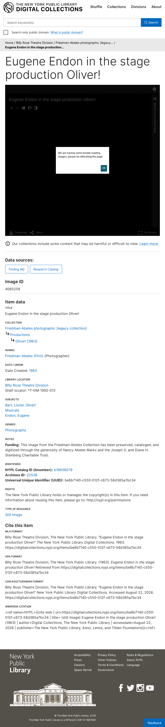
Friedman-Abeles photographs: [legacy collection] (46, 328)
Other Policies (107, 660)
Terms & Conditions (111, 665)
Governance (106, 670)
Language (133, 665)
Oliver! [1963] (26, 341)
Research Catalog (46, 269)
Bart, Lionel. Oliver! (20, 405)
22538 (32, 475)
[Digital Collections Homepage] (42, 7)
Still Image (13, 515)
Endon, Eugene (17, 415)
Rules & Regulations (140, 655)
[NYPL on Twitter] (131, 688)
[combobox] (72, 22)
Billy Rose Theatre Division (26, 385)
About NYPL (135, 660)
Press (78, 660)
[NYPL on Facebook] (121, 688)
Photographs (15, 430)
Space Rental (83, 670)
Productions (20, 335)
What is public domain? (66, 32)
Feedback (155, 723)
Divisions (138, 7)
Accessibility (82, 655)
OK (104, 168)
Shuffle (96, 7)
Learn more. (149, 243)
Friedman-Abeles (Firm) (24, 356)
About (156, 7)
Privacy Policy (107, 655)
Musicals (12, 410)
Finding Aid (16, 269)
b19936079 (63, 470)
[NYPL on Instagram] (140, 688)
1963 (33, 370)
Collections (116, 7)
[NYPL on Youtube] (150, 688)
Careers (79, 665)
